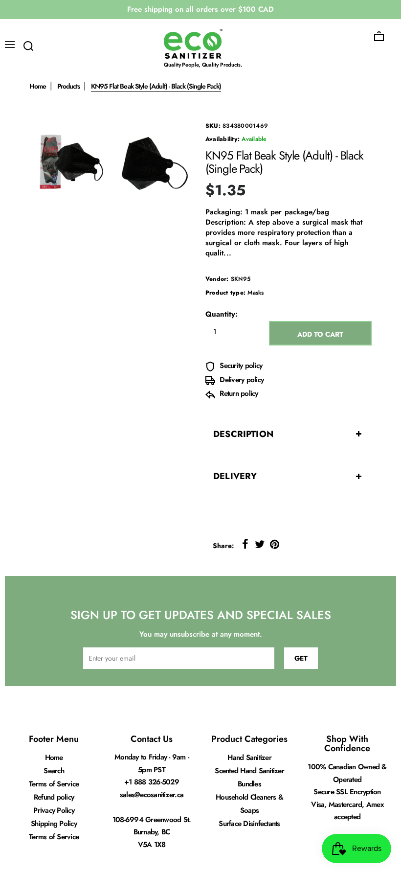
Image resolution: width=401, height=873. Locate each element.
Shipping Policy (54, 823)
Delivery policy (241, 379)
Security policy (240, 365)
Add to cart (320, 334)
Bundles (249, 784)
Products (68, 86)
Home (37, 86)
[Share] (245, 544)
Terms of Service (54, 784)
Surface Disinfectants (249, 823)
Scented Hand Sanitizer (249, 770)
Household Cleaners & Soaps (249, 804)
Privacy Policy (53, 810)
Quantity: (221, 314)
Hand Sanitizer (249, 757)
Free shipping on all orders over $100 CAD (200, 9)
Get (301, 658)
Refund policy (54, 797)
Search (54, 770)
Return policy (238, 393)
